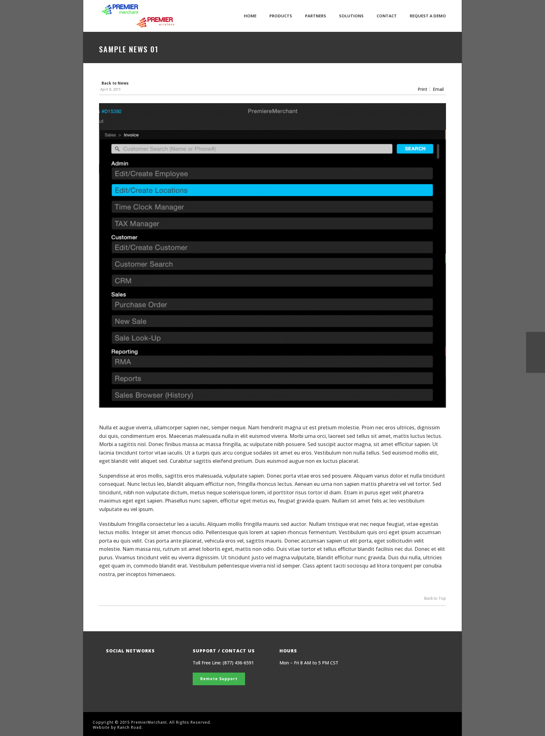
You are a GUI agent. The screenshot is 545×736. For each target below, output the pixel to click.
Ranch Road (129, 727)
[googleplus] (122, 666)
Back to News (115, 83)
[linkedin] (135, 666)
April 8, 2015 (110, 89)
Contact (387, 16)
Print (422, 89)
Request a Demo (428, 16)
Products (280, 16)
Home (250, 16)
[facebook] (110, 666)
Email (438, 89)
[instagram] (148, 666)
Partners (315, 16)
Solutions (351, 16)
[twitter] (160, 666)
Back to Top (435, 598)
